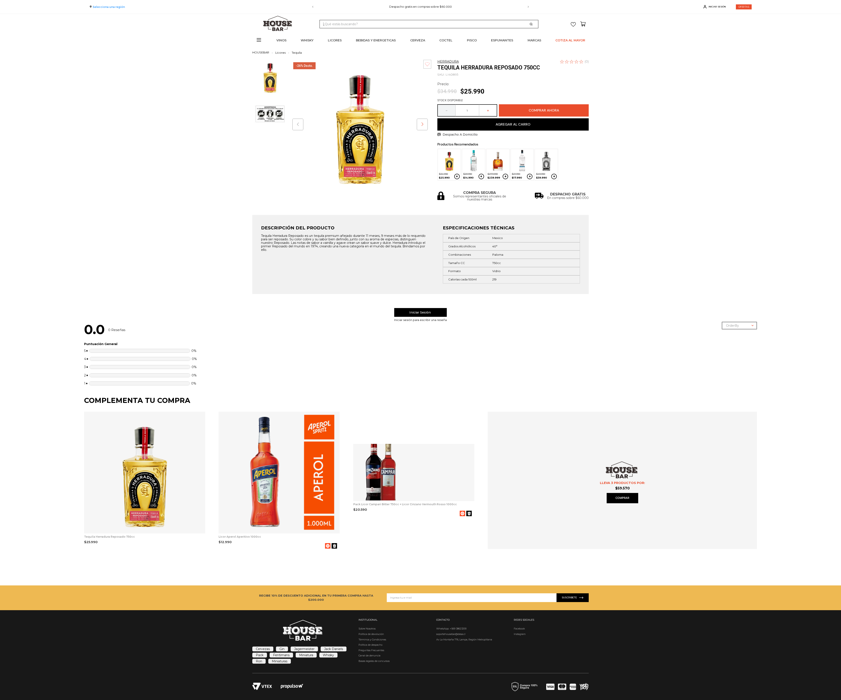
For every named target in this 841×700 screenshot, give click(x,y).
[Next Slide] (528, 6)
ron (259, 661)
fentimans (281, 655)
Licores (280, 52)
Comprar (622, 498)
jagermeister (304, 649)
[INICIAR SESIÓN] (420, 312)
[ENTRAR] (715, 6)
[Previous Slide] (312, 6)
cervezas (263, 649)
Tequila (297, 52)
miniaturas (279, 661)
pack (259, 655)
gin (281, 649)
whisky (328, 655)
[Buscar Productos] (532, 24)
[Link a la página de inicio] (262, 52)
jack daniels (333, 649)
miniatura (306, 655)
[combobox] (429, 24)
